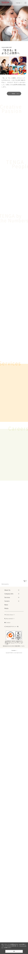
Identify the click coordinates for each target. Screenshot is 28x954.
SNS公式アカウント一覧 (12, 626)
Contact (8, 622)
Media (6, 608)
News (6, 605)
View (13, 93)
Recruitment (9, 618)
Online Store (9, 614)
